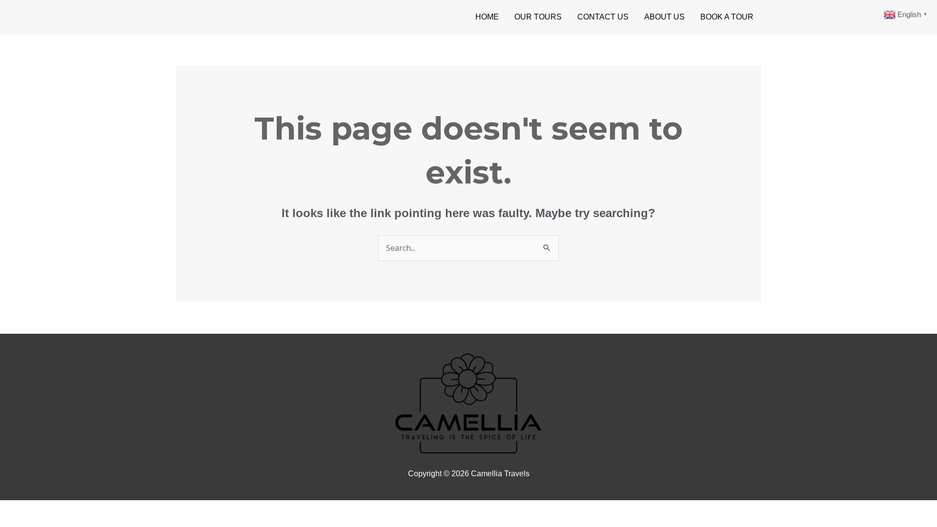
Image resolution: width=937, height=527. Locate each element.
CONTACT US (603, 17)
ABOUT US (664, 17)
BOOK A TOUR (727, 17)
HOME (487, 17)
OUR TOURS (538, 17)
